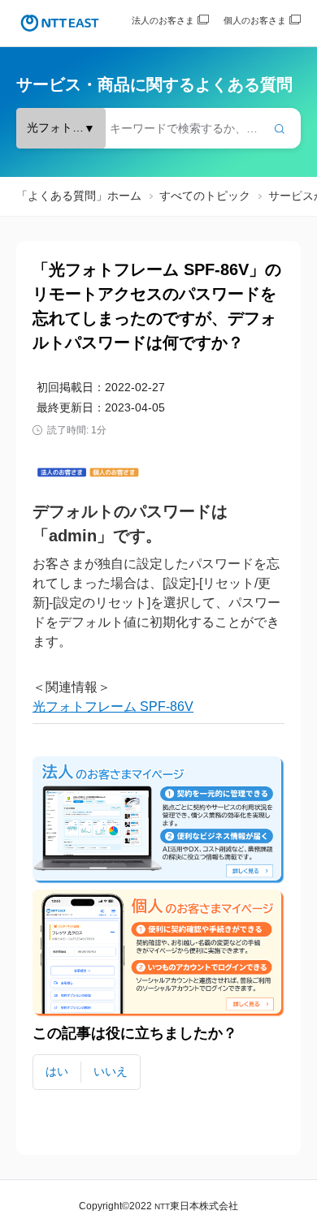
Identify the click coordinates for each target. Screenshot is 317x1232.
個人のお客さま (255, 20)
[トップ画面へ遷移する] (59, 23)
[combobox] (158, 128)
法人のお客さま (163, 20)
